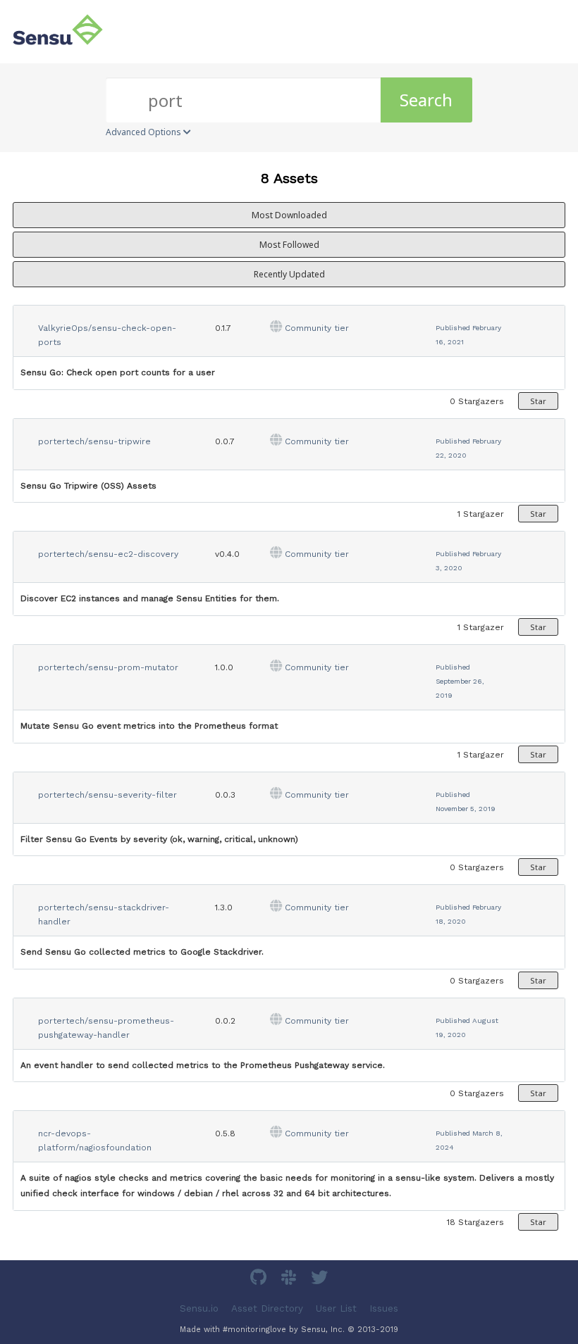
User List (336, 1308)
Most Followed (289, 245)
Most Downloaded (289, 215)
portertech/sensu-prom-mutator (108, 667)
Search (426, 99)
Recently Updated (289, 274)
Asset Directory (267, 1308)
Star (538, 401)
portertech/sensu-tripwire (94, 441)
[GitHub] (260, 1279)
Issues (383, 1308)
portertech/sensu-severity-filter (107, 795)
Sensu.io (199, 1308)
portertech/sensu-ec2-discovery (108, 554)
